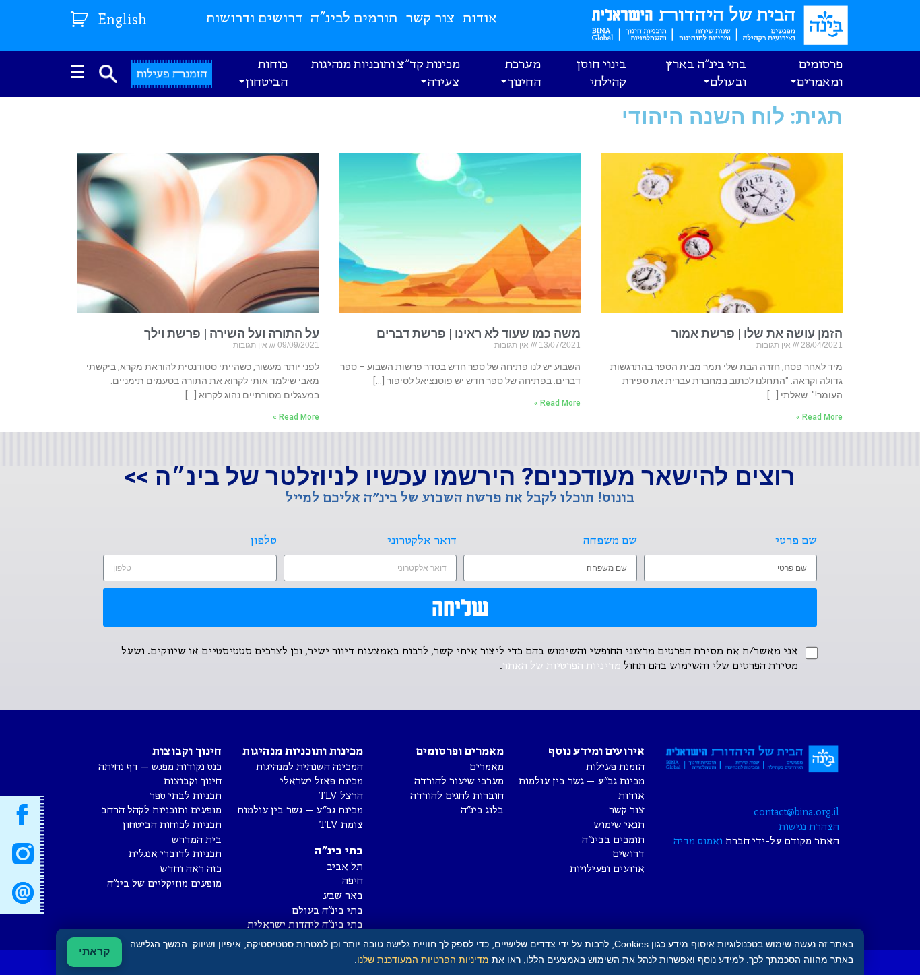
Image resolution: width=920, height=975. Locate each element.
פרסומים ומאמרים (820, 73)
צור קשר (430, 18)
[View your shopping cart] (81, 16)
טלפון (263, 540)
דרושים (628, 854)
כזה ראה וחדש (191, 869)
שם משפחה (610, 540)
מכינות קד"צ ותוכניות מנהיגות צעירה (385, 73)
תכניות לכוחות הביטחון (172, 825)
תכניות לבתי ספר (186, 796)
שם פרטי (796, 540)
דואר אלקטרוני (422, 540)
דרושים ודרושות (254, 18)
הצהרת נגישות (809, 827)
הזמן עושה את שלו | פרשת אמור (757, 333)
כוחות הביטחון (266, 73)
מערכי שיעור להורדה (459, 781)
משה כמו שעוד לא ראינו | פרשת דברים (478, 333)
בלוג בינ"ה (482, 810)
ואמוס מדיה (698, 841)
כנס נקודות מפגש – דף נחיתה (160, 767)
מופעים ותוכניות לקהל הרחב (161, 810)
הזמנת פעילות (615, 767)
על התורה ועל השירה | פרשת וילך (231, 333)
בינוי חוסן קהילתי (601, 73)
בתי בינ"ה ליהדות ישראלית (305, 925)
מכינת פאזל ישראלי (321, 781)
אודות (480, 18)
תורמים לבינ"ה (353, 18)
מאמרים (486, 767)
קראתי (94, 951)
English (122, 20)
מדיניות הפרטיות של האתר (561, 666)
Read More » (819, 417)
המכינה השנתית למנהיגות (309, 767)
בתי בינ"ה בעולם (327, 911)
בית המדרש (197, 840)
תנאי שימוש (619, 825)
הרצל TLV (341, 796)
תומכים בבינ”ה (613, 840)
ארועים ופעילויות (607, 869)
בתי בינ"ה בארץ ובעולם (705, 73)
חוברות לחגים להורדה (457, 796)
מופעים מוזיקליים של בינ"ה (164, 884)
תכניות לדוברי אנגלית (175, 854)
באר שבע (343, 896)
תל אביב (345, 867)
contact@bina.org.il (796, 812)
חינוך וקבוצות (193, 781)
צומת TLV (341, 825)
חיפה (352, 881)
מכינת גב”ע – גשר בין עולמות (582, 781)
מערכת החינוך (523, 73)
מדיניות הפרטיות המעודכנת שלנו (423, 959)
